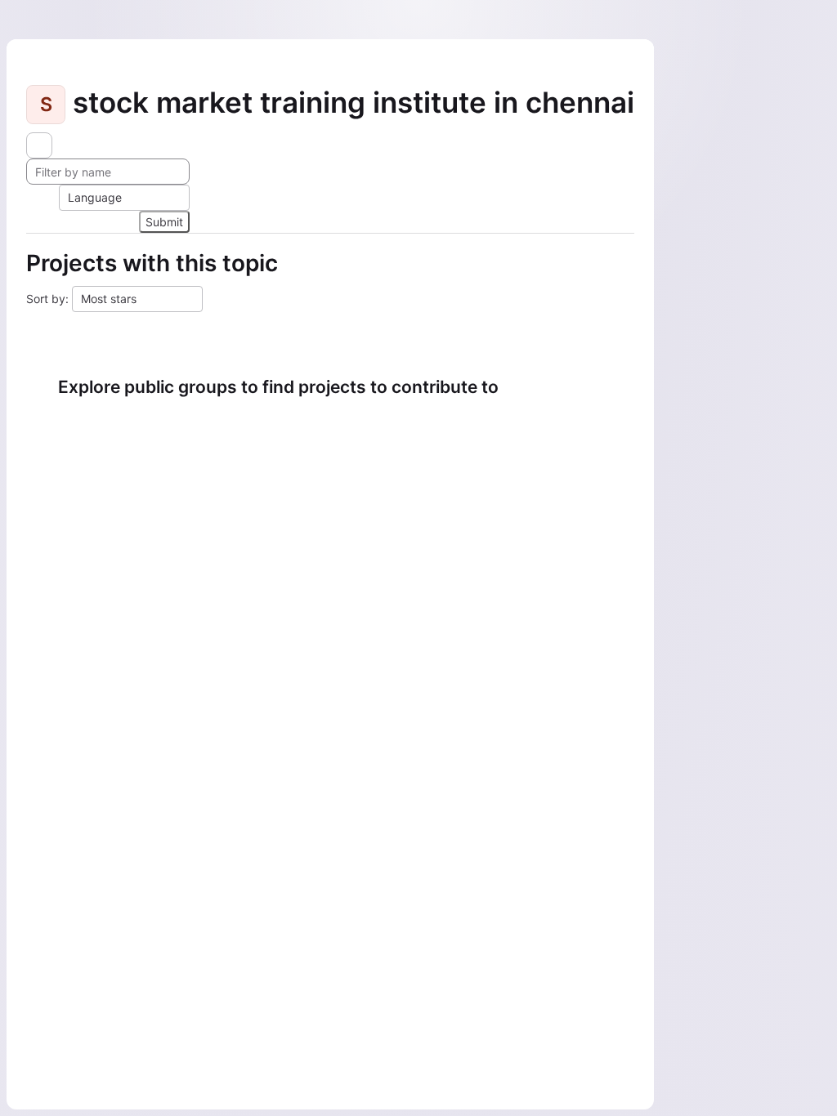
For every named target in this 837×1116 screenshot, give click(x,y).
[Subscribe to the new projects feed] (39, 145)
